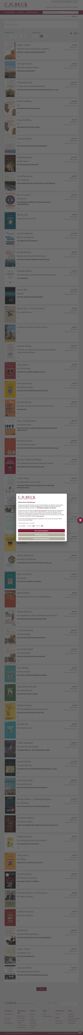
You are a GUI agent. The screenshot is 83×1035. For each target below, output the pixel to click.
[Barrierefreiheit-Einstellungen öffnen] (80, 520)
